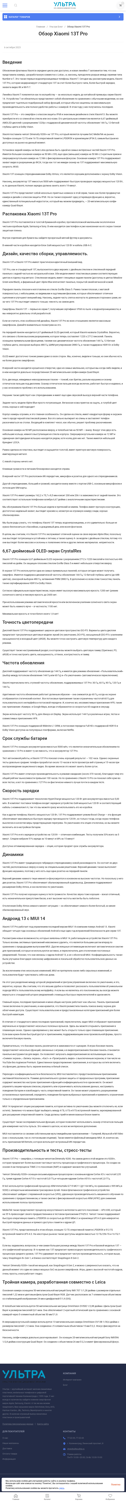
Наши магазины (10, 1443)
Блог (65, 1385)
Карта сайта (43, 1424)
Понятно (115, 1484)
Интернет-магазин (72, 1379)
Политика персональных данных (17, 1424)
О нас (5, 1438)
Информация (9, 1459)
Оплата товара (9, 1453)
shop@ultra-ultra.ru (75, 1449)
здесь (61, 1488)
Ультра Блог (56, 26)
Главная (40, 26)
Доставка (7, 1448)
